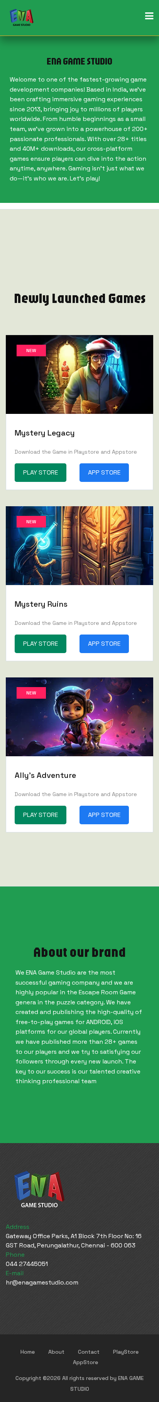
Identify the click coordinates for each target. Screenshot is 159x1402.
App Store (104, 472)
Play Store (40, 472)
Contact (89, 1351)
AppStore (85, 1362)
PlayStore (126, 1351)
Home (27, 1351)
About (56, 1351)
